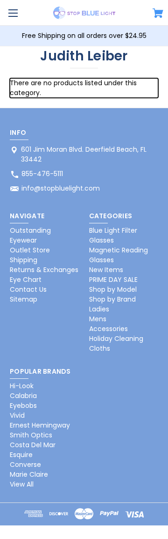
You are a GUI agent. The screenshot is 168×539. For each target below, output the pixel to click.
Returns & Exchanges (44, 269)
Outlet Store (30, 250)
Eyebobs (23, 405)
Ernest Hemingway (40, 425)
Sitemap (23, 299)
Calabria (23, 395)
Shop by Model (113, 289)
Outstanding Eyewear (30, 235)
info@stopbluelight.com (60, 188)
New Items (106, 269)
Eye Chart (26, 279)
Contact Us (28, 289)
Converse (25, 464)
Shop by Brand (112, 299)
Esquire (21, 454)
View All (22, 484)
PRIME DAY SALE (113, 279)
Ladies (99, 309)
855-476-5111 (42, 173)
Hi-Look (22, 386)
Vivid (17, 415)
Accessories (108, 328)
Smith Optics (31, 435)
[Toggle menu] (13, 13)
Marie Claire (29, 474)
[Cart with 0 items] (158, 14)
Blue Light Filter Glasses (113, 235)
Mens (97, 319)
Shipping (23, 260)
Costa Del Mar (33, 445)
